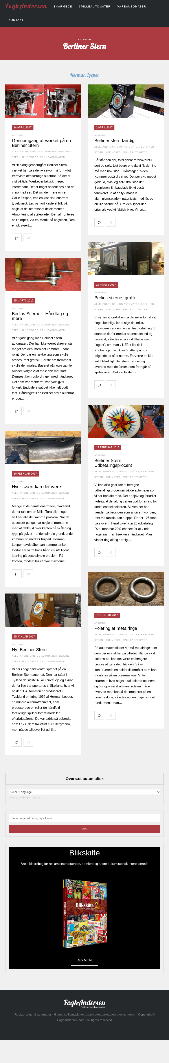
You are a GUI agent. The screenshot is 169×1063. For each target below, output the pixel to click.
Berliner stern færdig (114, 140)
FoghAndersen (26, 6)
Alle (15, 151)
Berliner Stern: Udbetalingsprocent (113, 463)
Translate (35, 797)
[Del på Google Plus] (57, 238)
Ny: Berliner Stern (29, 649)
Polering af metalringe (115, 628)
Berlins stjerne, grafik (115, 297)
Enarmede (62, 6)
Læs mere (85, 960)
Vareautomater (131, 6)
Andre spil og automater (38, 151)
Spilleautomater (95, 6)
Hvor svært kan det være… (38, 486)
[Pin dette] (67, 238)
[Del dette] (38, 238)
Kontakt (16, 20)
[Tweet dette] (47, 238)
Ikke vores (30, 157)
